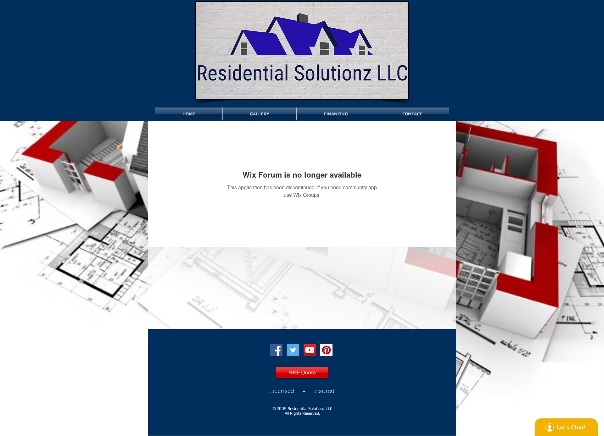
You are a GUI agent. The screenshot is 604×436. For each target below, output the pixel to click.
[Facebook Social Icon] (276, 350)
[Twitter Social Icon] (293, 350)
